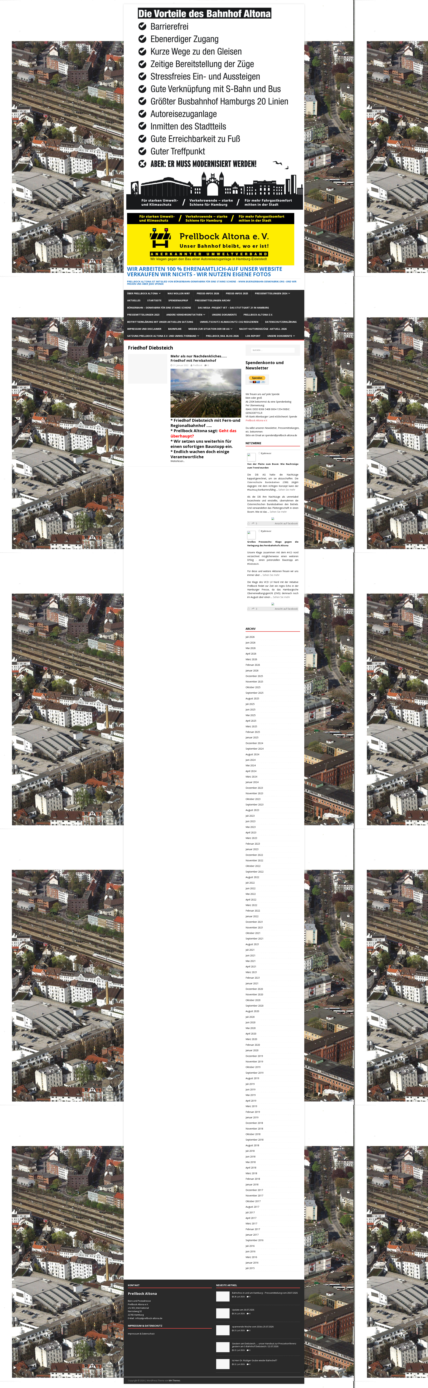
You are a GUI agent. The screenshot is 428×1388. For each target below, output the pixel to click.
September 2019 (254, 1072)
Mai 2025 (251, 715)
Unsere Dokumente (224, 314)
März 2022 (251, 905)
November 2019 (254, 1061)
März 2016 (251, 1257)
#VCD (289, 552)
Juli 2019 (250, 1084)
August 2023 (252, 810)
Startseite (154, 300)
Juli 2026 (250, 636)
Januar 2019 (252, 1117)
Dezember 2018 (254, 1122)
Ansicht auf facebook (286, 523)
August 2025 (252, 698)
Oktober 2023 (253, 799)
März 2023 (251, 838)
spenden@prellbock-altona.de (281, 435)
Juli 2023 (250, 815)
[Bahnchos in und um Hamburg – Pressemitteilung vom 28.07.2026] (223, 1299)
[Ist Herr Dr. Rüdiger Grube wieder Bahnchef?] (223, 1367)
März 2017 (251, 1223)
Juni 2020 (250, 1022)
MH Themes (174, 1380)
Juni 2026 (250, 642)
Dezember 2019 (254, 1056)
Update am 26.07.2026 (243, 1309)
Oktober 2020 (253, 1000)
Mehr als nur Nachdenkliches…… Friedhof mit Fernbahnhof (199, 358)
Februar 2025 (253, 731)
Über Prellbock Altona (142, 293)
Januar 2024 (252, 782)
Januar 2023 (252, 849)
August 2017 (252, 1206)
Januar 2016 (252, 1262)
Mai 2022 (251, 893)
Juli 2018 (250, 1150)
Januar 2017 (252, 1234)
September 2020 (254, 1005)
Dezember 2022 (254, 854)
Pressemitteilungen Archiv (212, 300)
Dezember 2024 (254, 743)
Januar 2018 (252, 1184)
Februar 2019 (253, 1111)
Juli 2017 (250, 1212)
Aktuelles (133, 300)
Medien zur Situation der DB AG (209, 328)
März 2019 (251, 1106)
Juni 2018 (250, 1156)
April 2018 (251, 1167)
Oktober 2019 (253, 1067)
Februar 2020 (253, 1044)
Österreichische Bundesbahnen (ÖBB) (267, 482)
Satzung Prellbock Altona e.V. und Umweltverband (161, 335)
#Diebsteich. (253, 563)
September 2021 (254, 938)
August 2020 (252, 1011)
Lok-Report (252, 335)
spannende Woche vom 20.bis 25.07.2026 (253, 1326)
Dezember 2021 (254, 921)
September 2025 (254, 692)
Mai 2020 (251, 1028)
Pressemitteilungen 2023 (143, 314)
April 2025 (251, 720)
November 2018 (254, 1128)
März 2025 (251, 726)
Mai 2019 (251, 1095)
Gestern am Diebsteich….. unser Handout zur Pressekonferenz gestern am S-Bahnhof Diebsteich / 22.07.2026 (264, 1345)
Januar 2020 (252, 1050)
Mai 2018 (251, 1162)
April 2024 (251, 771)
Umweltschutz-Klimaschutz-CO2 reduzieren (229, 321)
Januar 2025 (252, 737)
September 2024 (254, 748)
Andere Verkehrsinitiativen (184, 314)
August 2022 (252, 877)
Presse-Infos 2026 (208, 293)
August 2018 (252, 1145)
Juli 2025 (250, 704)
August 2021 (252, 944)
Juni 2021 (250, 955)
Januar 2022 (252, 916)
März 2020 (251, 1039)
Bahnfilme (175, 328)
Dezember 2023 (254, 787)
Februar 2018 (253, 1178)
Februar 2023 (253, 843)
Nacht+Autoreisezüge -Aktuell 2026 (263, 328)
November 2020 (254, 994)
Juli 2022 (250, 882)
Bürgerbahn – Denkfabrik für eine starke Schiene (159, 307)
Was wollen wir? (179, 293)
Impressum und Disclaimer (144, 328)
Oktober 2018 (253, 1134)
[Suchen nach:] (272, 350)
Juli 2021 (250, 949)
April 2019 (251, 1100)
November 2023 (254, 793)
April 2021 (251, 966)
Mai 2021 (251, 961)
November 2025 (254, 681)
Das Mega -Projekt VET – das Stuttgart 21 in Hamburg (233, 307)
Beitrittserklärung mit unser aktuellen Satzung (160, 321)
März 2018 (251, 1173)
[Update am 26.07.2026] (223, 1316)
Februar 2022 (253, 910)
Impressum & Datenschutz (141, 1333)
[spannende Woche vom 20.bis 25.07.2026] (223, 1333)
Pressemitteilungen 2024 (271, 293)
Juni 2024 (250, 759)
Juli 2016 (250, 1245)
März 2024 (251, 776)
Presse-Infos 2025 (237, 293)
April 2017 (251, 1218)
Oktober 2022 (253, 866)
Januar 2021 (252, 983)
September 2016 (254, 1240)
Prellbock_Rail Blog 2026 (222, 335)
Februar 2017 (253, 1229)
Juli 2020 (250, 1016)
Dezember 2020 (254, 988)
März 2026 (251, 659)
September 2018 (254, 1139)
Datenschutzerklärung (281, 321)
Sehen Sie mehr (286, 489)
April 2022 (251, 899)
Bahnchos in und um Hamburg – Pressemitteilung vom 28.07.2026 (265, 1292)
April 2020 (251, 1033)
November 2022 (254, 860)
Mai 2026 (251, 648)
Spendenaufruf (178, 300)
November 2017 (254, 1195)
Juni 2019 (250, 1089)
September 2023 (254, 804)
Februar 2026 (253, 664)
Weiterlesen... (178, 461)
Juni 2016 (250, 1251)
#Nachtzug (252, 489)
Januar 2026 (252, 670)
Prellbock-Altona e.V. (258, 314)
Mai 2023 (251, 827)
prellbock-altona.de (152, 1318)
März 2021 (251, 972)
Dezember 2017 (254, 1190)
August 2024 (252, 754)
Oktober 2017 (253, 1201)
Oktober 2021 (253, 933)
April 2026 (251, 653)
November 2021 (254, 927)
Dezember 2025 (254, 676)
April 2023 (251, 832)
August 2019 (252, 1078)
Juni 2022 (250, 888)
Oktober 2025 (253, 687)
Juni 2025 (250, 709)
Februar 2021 (253, 977)
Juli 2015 (250, 1268)
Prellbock (197, 365)
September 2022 (254, 871)
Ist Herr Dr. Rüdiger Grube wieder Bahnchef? (255, 1360)
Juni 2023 (250, 821)
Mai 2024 (251, 765)
